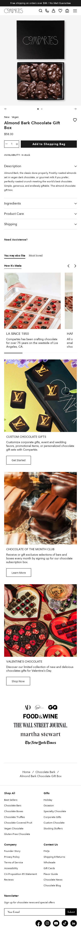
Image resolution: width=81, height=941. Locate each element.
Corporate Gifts (52, 817)
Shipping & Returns (54, 857)
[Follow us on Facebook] (38, 923)
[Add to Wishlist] (75, 120)
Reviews (9, 880)
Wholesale (49, 862)
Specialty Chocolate (55, 811)
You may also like (14, 255)
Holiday (48, 800)
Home (26, 772)
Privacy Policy (12, 857)
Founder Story (12, 851)
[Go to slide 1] (38, 109)
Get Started (19, 460)
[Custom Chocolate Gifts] (40, 395)
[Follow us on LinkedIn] (73, 923)
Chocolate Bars (12, 805)
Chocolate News (53, 880)
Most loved (36, 255)
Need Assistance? (16, 239)
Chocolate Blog (52, 885)
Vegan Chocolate (13, 828)
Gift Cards (49, 868)
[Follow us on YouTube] (56, 923)
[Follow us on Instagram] (47, 923)
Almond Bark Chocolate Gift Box (40, 776)
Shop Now (18, 681)
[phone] (47, 11)
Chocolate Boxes (13, 811)
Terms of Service (13, 862)
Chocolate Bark (45, 772)
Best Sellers (10, 800)
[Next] (75, 109)
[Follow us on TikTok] (64, 923)
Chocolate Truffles (14, 817)
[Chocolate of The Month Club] (40, 508)
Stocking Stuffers (53, 828)
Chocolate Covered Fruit (18, 823)
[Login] (53, 11)
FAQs (46, 851)
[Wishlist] (60, 10)
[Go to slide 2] (41, 109)
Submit (71, 912)
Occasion (49, 805)
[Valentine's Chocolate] (40, 620)
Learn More (19, 573)
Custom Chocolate (54, 823)
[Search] (40, 11)
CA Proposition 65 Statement (20, 874)
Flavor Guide (51, 874)
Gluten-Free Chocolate (17, 834)
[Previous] (5, 109)
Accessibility (11, 868)
